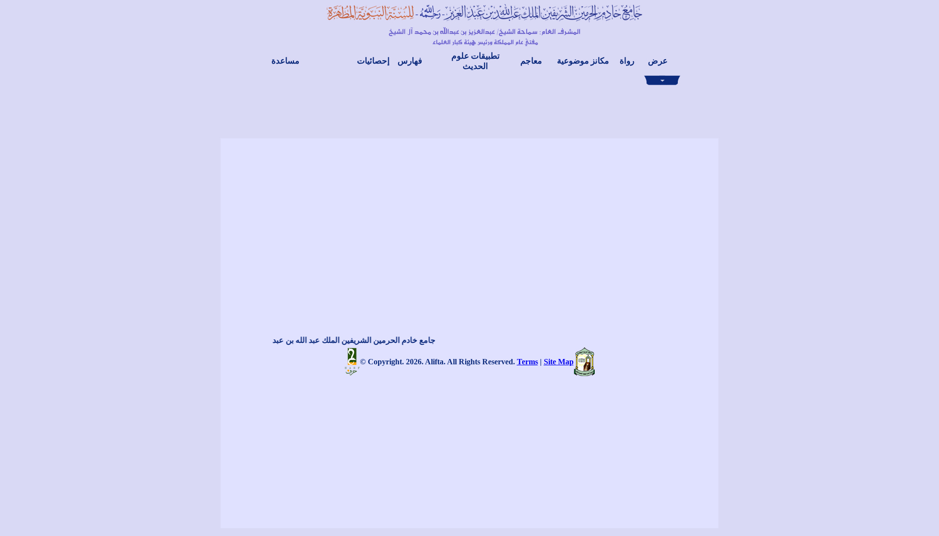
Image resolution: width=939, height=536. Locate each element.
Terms (527, 361)
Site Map (559, 361)
